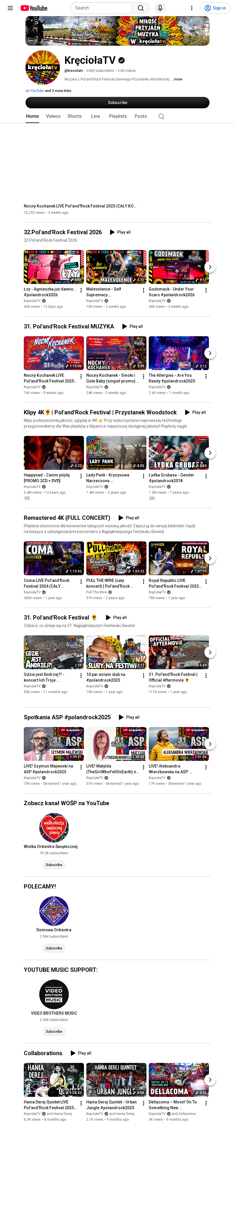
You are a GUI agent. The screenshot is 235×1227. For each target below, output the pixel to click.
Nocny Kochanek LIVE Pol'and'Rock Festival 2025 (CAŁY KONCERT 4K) (81, 206)
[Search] (141, 8)
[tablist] (117, 116)
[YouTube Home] (33, 8)
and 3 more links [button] (58, 91)
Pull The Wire (96, 592)
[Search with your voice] (160, 8)
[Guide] (10, 8)
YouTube (37, 91)
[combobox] (102, 8)
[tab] (32, 116)
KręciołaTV (32, 301)
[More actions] (81, 290)
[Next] (210, 267)
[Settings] (191, 8)
